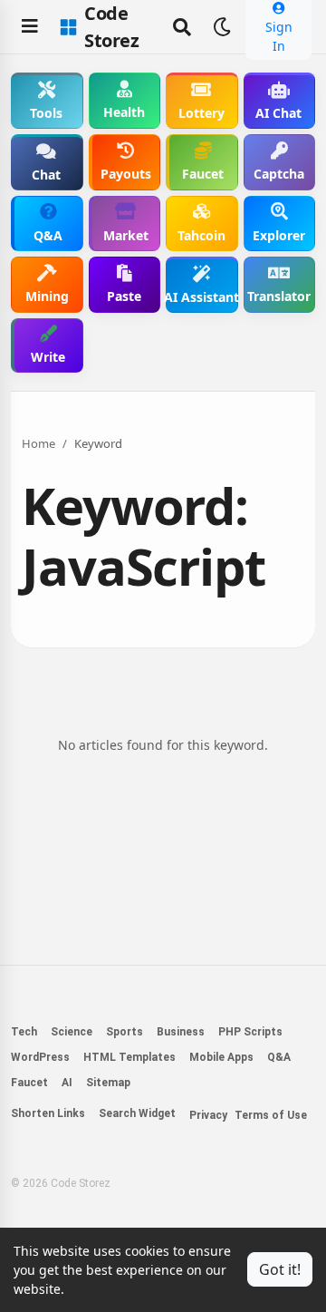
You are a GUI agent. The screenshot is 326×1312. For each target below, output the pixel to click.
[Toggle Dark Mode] (222, 27)
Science (71, 1031)
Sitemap (108, 1082)
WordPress (40, 1057)
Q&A (279, 1057)
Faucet (29, 1082)
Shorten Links (48, 1113)
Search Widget (137, 1113)
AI (67, 1082)
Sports (124, 1031)
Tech (24, 1031)
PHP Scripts (250, 1031)
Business (181, 1031)
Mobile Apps (221, 1057)
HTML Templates (129, 1057)
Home (38, 443)
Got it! (280, 1269)
